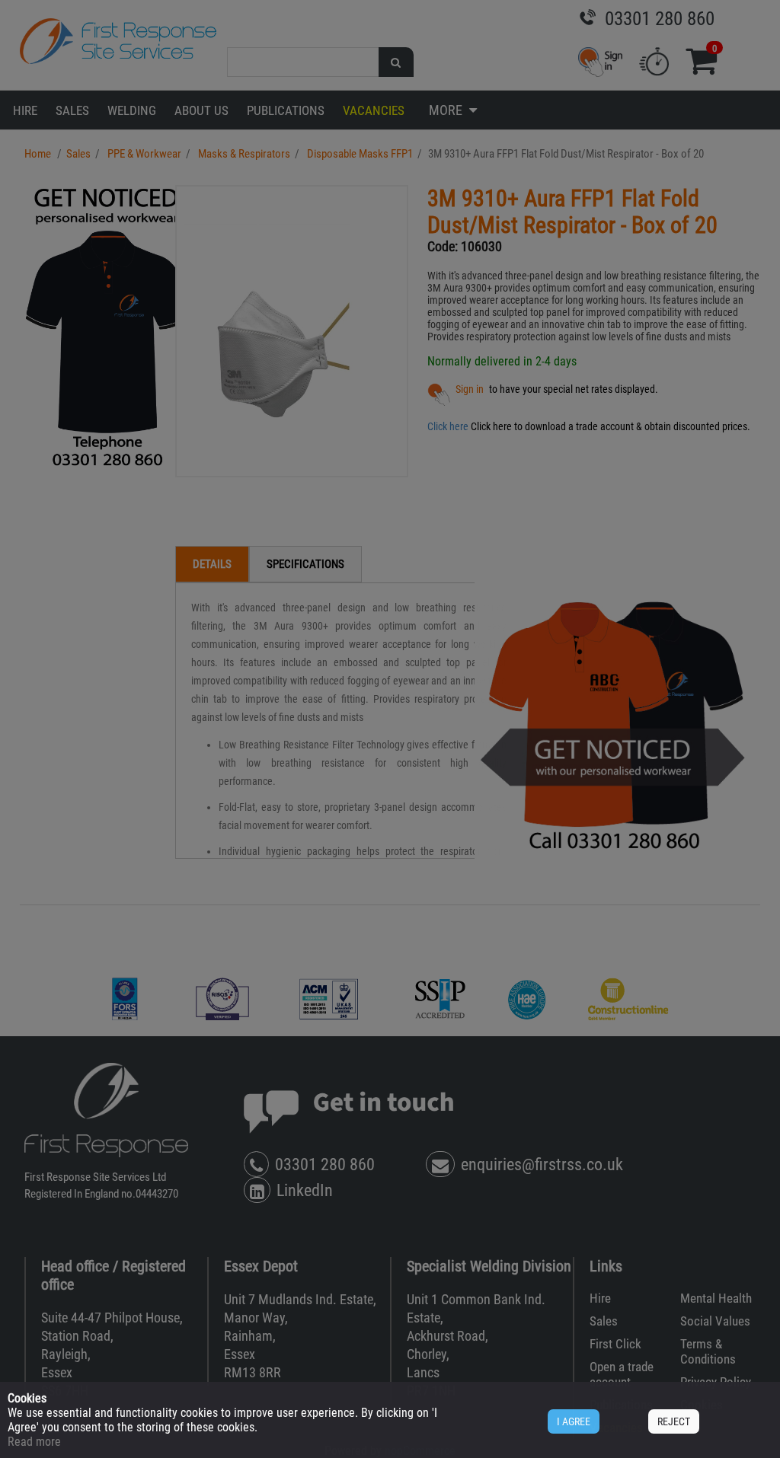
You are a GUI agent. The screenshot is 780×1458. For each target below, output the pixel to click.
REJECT (673, 1421)
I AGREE (573, 1421)
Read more (34, 1441)
